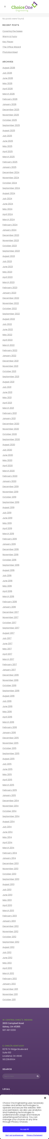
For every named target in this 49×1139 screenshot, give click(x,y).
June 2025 (7, 141)
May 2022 (7, 334)
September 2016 (10, 690)
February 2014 (9, 852)
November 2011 (10, 994)
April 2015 (7, 779)
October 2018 (9, 559)
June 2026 (7, 78)
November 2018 (10, 554)
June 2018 (7, 580)
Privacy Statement (34, 1135)
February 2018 (9, 601)
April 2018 (7, 591)
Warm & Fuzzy (9, 36)
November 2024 (10, 177)
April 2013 (7, 905)
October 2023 (9, 245)
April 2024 (7, 214)
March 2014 (8, 847)
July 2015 (6, 763)
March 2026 (8, 93)
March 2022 (8, 345)
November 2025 (10, 114)
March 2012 (8, 973)
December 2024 (10, 172)
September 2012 (10, 941)
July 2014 (7, 826)
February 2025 (9, 161)
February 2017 (9, 664)
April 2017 (7, 654)
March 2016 (8, 722)
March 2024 (8, 219)
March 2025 (8, 156)
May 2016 (7, 711)
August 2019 (8, 507)
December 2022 (10, 298)
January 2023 (9, 292)
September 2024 (11, 188)
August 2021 (8, 381)
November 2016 (10, 680)
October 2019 (9, 497)
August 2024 (8, 193)
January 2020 (9, 481)
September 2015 (10, 753)
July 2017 (6, 638)
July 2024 (7, 198)
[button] (45, 1098)
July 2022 (7, 324)
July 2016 (6, 701)
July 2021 (6, 387)
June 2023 (7, 266)
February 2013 (9, 915)
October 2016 (9, 685)
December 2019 (10, 486)
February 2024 (10, 224)
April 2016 (7, 716)
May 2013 (7, 900)
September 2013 (10, 879)
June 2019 (7, 517)
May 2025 (7, 146)
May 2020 (7, 460)
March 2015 (8, 784)
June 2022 (7, 329)
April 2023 (7, 277)
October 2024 (9, 182)
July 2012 (6, 952)
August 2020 (8, 444)
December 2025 (10, 109)
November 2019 (10, 491)
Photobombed (10, 52)
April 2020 (7, 465)
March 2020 (8, 470)
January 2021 (9, 418)
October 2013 (9, 873)
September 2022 (11, 313)
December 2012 (10, 926)
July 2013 (6, 889)
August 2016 (8, 695)
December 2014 (10, 800)
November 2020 (10, 428)
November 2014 (10, 805)
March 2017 (8, 659)
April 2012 (7, 968)
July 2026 (7, 72)
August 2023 (8, 256)
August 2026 (8, 67)
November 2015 (10, 743)
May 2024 (7, 209)
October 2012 (9, 936)
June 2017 (7, 643)
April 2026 (7, 88)
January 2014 (9, 858)
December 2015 (10, 737)
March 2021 (8, 408)
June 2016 (7, 706)
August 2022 (8, 319)
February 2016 (9, 727)
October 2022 (9, 308)
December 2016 (10, 674)
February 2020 (9, 476)
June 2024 (7, 203)
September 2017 (10, 627)
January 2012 (9, 983)
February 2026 (9, 99)
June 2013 (7, 894)
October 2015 (9, 748)
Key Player (7, 41)
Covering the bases (12, 31)
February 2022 (9, 350)
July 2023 (7, 261)
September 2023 (11, 250)
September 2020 (11, 439)
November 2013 (10, 868)
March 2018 (8, 596)
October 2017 (9, 622)
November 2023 (10, 240)
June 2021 (7, 392)
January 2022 (9, 355)
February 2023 (9, 287)
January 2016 (9, 732)
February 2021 (9, 413)
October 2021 (9, 371)
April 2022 (7, 339)
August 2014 (8, 821)
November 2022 (10, 303)
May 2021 (7, 397)
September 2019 (10, 502)
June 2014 (7, 832)
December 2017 (10, 612)
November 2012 (10, 931)
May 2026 (7, 83)
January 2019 (9, 544)
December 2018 (10, 549)
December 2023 (10, 235)
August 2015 (8, 758)
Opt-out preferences (14, 1135)
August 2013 (8, 884)
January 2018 (9, 606)
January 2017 (9, 669)
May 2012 (7, 962)
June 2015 (7, 769)
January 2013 (9, 921)
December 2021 (10, 360)
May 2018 (7, 585)
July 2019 (6, 512)
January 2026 (9, 104)
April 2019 (7, 528)
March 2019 (8, 533)
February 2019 (9, 538)
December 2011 (10, 989)
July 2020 (7, 449)
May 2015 (7, 774)
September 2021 (10, 376)
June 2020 (7, 455)
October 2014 (9, 811)
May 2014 (7, 837)
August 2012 (8, 947)
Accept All (24, 1129)
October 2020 (9, 434)
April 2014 (7, 842)
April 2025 (7, 151)
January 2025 (9, 167)
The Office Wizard (11, 46)
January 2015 (9, 795)
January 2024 (9, 230)
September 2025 (11, 125)
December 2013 (10, 863)
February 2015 (9, 790)
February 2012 (9, 978)
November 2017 (10, 617)
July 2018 (6, 575)
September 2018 (10, 565)
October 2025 (9, 120)
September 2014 (10, 816)
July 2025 (7, 135)
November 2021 (10, 366)
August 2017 (8, 633)
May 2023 (7, 271)
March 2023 (8, 282)
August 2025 (8, 130)
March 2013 (8, 910)
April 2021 (7, 402)
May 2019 (7, 523)
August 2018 (8, 570)
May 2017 (7, 648)
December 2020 (10, 423)
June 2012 (7, 957)
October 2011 (9, 999)
